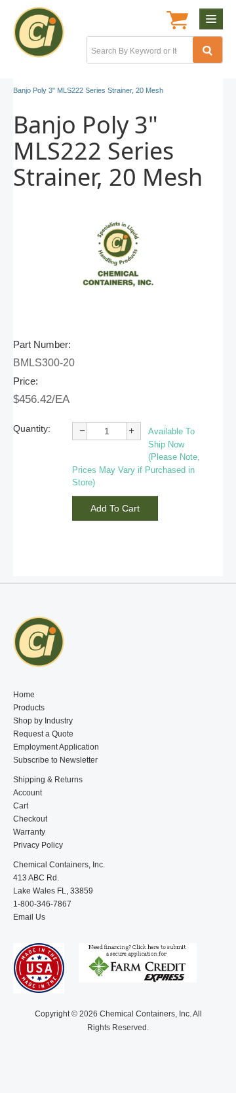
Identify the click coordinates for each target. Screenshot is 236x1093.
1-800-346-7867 (42, 904)
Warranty (29, 832)
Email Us (29, 917)
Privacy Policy (38, 845)
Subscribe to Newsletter (55, 760)
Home (24, 694)
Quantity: (31, 428)
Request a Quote (43, 733)
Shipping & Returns (48, 779)
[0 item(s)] (177, 21)
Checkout (30, 819)
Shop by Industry (43, 720)
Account (27, 792)
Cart (20, 805)
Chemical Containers (44, 36)
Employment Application (56, 747)
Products (29, 707)
